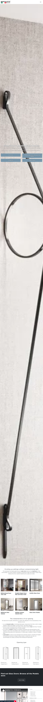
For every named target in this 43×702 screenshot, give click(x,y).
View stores (21, 680)
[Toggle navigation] (40, 2)
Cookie (5, 701)
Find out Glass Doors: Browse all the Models (32, 155)
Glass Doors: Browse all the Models (32, 148)
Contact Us (10, 160)
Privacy (1, 701)
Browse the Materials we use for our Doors (15, 148)
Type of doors (32, 160)
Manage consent (10, 701)
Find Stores (10, 155)
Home (4, 148)
